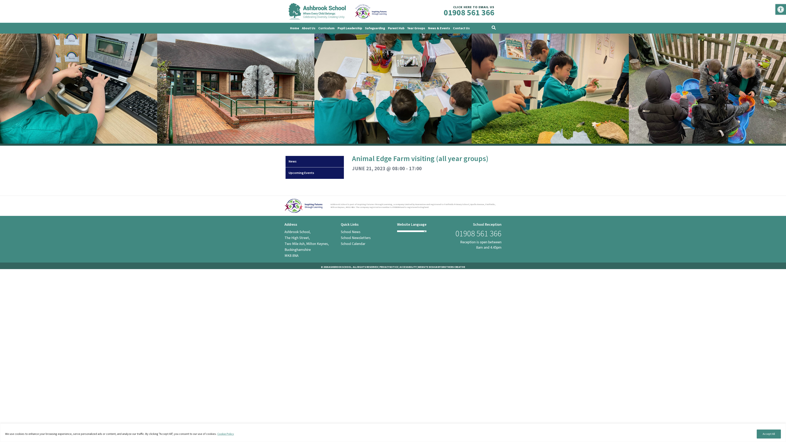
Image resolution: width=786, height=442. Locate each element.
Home (294, 28)
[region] (393, 432)
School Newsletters (356, 237)
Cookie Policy (225, 434)
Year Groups (416, 28)
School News (350, 232)
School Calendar (353, 243)
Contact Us (461, 28)
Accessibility (408, 267)
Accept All (769, 434)
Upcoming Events (301, 173)
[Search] (493, 27)
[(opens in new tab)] (303, 205)
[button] (780, 9)
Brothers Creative (453, 267)
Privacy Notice (388, 267)
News (292, 161)
